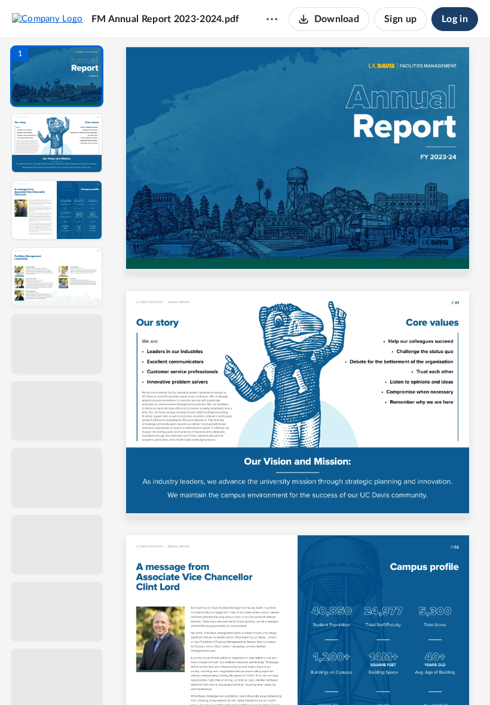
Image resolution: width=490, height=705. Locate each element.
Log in (455, 19)
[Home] (47, 18)
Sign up (400, 19)
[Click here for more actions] (272, 19)
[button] (57, 76)
